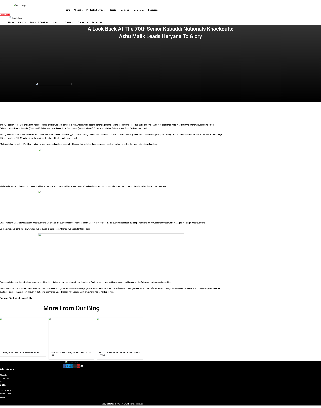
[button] (96, 10)
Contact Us (139, 10)
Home (67, 10)
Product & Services (95, 10)
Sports (113, 10)
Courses (125, 10)
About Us (78, 10)
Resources (153, 10)
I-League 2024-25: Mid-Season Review (20, 352)
